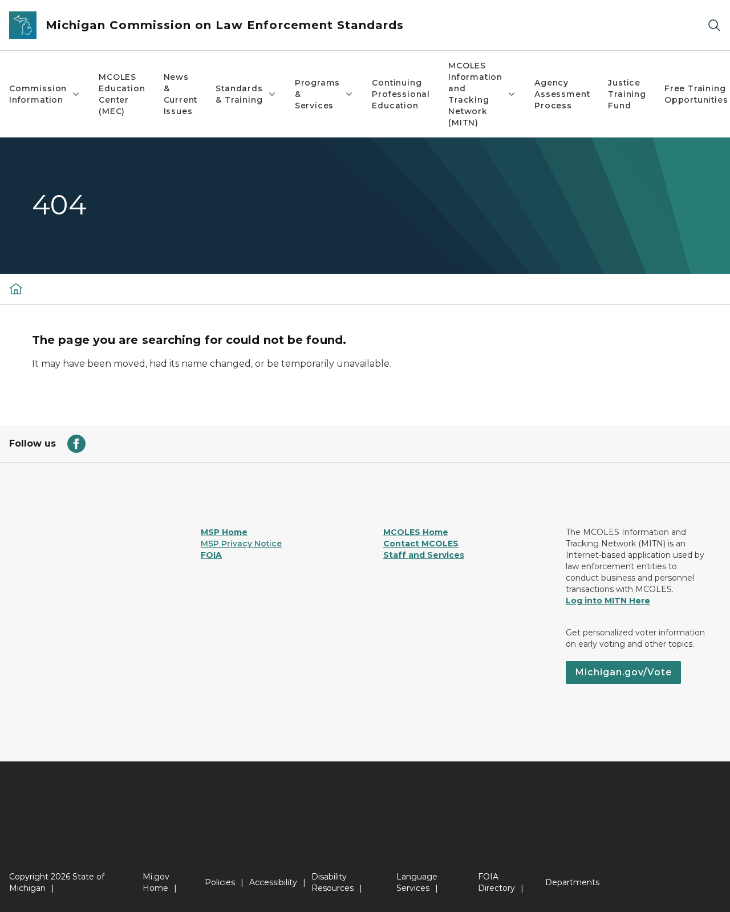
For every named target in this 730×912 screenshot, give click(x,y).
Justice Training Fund (627, 94)
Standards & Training (239, 94)
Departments (572, 882)
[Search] (714, 25)
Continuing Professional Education (401, 94)
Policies (220, 882)
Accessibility (273, 882)
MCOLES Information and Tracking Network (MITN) (475, 94)
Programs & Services (317, 94)
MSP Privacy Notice (241, 543)
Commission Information (38, 94)
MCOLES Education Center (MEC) (122, 94)
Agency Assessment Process (562, 94)
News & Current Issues (181, 94)
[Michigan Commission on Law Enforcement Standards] (16, 288)
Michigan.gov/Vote (623, 672)
